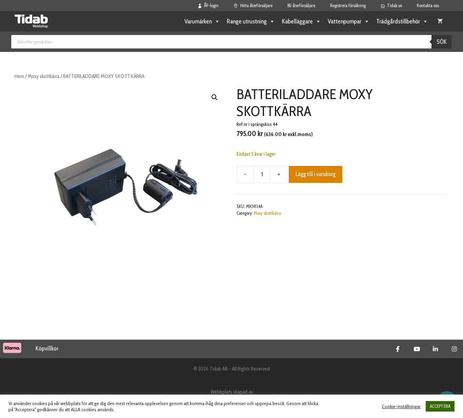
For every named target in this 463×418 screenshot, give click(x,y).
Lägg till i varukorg (316, 174)
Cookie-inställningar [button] (401, 406)
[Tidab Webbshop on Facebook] (397, 349)
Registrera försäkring (348, 5)
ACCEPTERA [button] (440, 406)
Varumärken (198, 21)
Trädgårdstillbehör (398, 21)
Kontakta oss (428, 5)
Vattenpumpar (344, 21)
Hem (19, 76)
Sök (442, 41)
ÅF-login (211, 5)
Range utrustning (247, 21)
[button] (214, 97)
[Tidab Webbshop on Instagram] (454, 349)
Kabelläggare (297, 21)
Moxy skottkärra (43, 76)
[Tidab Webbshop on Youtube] (416, 349)
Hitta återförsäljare (256, 5)
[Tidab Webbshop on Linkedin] (435, 349)
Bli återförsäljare (301, 5)
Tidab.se (394, 5)
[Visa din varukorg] (439, 21)
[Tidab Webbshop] (31, 21)
